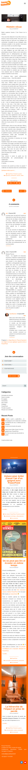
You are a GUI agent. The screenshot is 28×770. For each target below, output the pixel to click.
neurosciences (14, 660)
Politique (3, 404)
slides (22, 175)
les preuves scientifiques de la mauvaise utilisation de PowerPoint (14, 648)
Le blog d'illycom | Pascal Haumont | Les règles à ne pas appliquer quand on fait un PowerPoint (14, 342)
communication (9, 730)
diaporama (7, 175)
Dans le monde (5, 397)
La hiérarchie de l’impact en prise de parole (14, 708)
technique (13, 516)
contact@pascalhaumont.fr (8, 753)
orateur (15, 730)
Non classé (4, 402)
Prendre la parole (17, 173)
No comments (14, 518)
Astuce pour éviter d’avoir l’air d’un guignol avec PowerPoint (14, 479)
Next (21, 191)
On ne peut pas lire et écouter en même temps (14, 563)
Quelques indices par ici (7, 170)
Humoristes (4, 400)
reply (24, 213)
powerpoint (13, 175)
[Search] (25, 385)
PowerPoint (10, 173)
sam (7, 213)
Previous (8, 191)
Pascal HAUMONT (14, 28)
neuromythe (8, 660)
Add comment (12, 376)
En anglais (4, 399)
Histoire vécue (14, 27)
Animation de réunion (7, 395)
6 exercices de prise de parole (13, 426)
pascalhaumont (13, 313)
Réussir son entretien (7, 409)
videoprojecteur (20, 516)
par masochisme (13, 594)
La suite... (4, 509)
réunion (18, 175)
